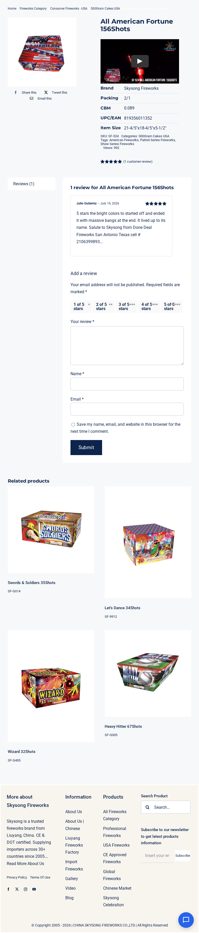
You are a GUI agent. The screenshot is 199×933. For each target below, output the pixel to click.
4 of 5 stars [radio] (146, 306)
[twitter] (17, 889)
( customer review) (138, 161)
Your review (82, 321)
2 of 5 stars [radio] (101, 306)
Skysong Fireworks (141, 88)
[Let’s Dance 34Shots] (148, 542)
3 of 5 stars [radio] (124, 306)
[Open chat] (186, 920)
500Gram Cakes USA (154, 136)
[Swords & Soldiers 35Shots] (51, 529)
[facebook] (8, 889)
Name (77, 373)
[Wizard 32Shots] (51, 686)
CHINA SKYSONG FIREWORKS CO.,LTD (104, 925)
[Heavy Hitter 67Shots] (148, 673)
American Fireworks (124, 140)
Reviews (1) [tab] (23, 183)
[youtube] (34, 889)
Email (77, 399)
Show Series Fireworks (117, 144)
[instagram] (25, 889)
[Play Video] (140, 61)
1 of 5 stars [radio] (79, 306)
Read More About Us (25, 863)
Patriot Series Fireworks (157, 140)
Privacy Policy (17, 877)
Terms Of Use (40, 877)
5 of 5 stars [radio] (169, 306)
